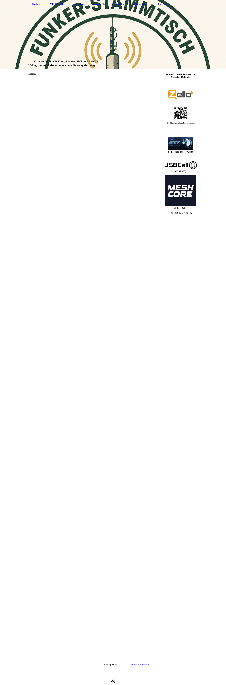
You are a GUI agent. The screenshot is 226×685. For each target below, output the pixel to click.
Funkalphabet (99, 4)
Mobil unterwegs (141, 4)
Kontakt (134, 664)
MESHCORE (57, 4)
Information (78, 4)
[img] (113, 34)
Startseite (36, 4)
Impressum (163, 4)
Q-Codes (119, 4)
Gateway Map (95, 664)
